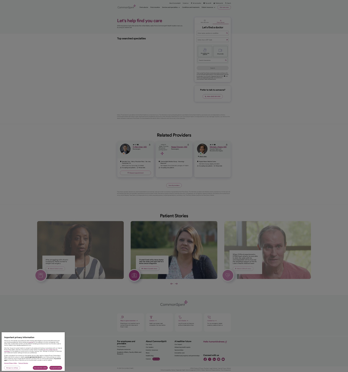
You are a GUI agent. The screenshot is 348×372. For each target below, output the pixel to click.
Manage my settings (12, 368)
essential (31, 342)
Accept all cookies (55, 368)
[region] (33, 351)
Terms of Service (23, 363)
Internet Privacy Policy (10, 363)
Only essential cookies (40, 368)
